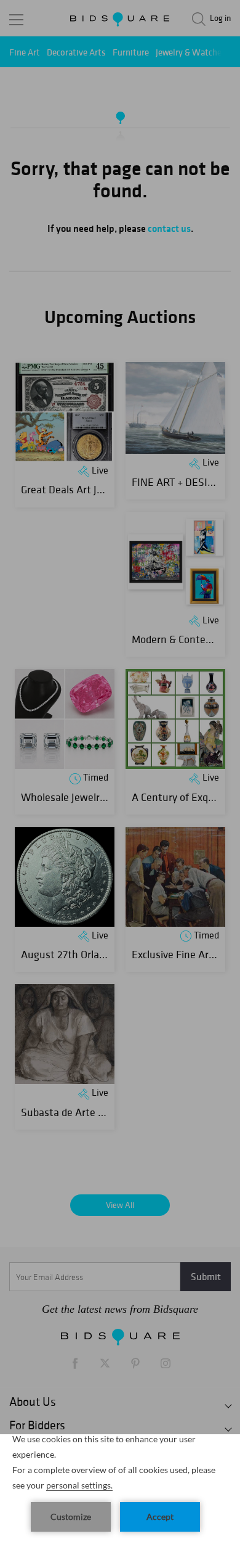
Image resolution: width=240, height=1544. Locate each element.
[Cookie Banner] (120, 1489)
